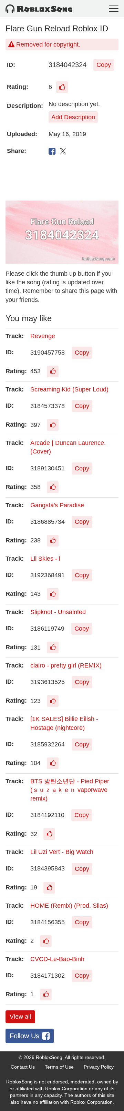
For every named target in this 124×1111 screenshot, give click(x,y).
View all (20, 1016)
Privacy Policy (99, 1067)
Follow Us (24, 1036)
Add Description (73, 117)
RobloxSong (49, 1057)
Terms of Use (59, 1067)
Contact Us (23, 1067)
